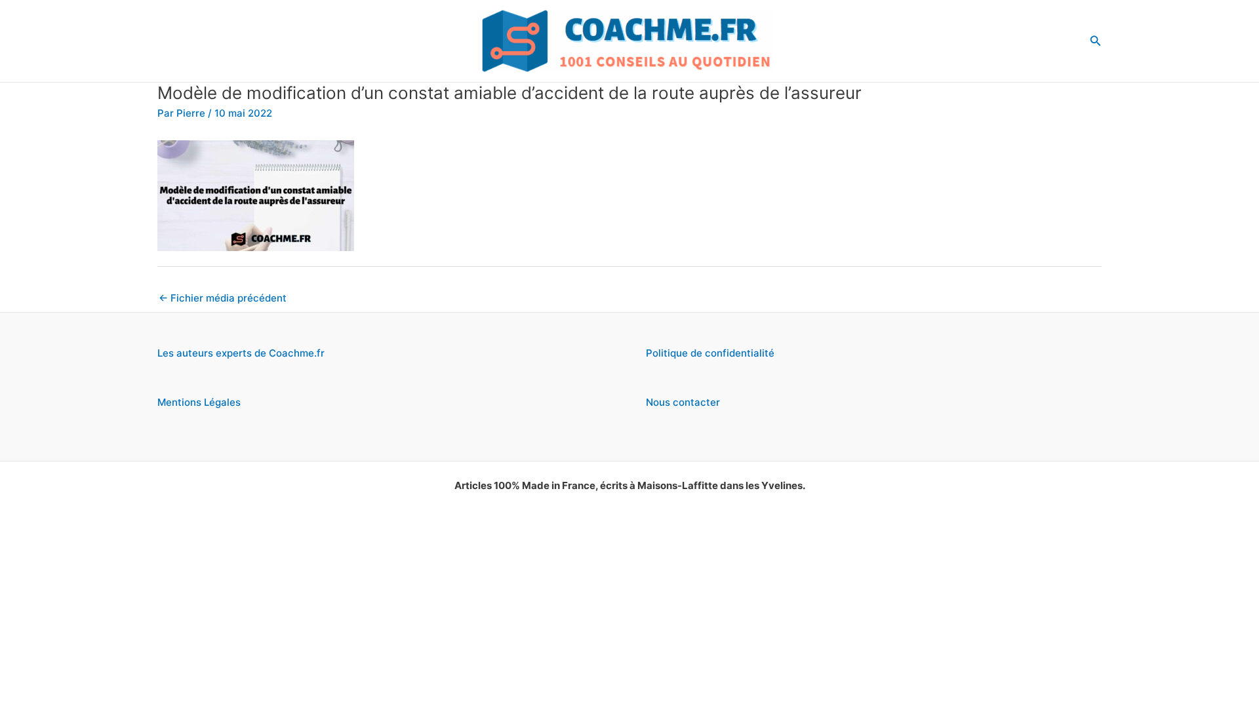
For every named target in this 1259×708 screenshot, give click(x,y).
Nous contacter (683, 402)
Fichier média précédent (223, 298)
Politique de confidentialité (710, 353)
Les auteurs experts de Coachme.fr (241, 353)
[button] (1096, 41)
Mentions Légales (199, 402)
